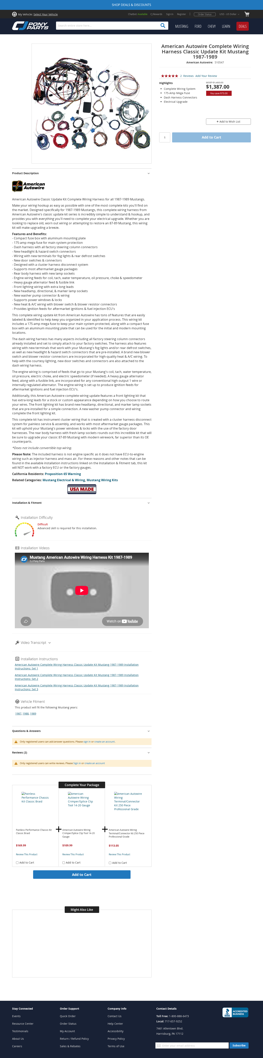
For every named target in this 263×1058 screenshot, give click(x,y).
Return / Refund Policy (74, 1038)
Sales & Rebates (70, 1046)
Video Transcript (33, 642)
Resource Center (23, 1023)
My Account (67, 1031)
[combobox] (112, 26)
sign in (87, 741)
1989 (33, 713)
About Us (18, 1038)
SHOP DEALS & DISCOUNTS (131, 5)
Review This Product (26, 854)
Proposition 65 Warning (63, 474)
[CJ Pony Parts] (21, 25)
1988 (26, 713)
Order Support (69, 1008)
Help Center (115, 1023)
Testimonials (20, 1031)
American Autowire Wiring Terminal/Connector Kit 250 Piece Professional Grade (126, 833)
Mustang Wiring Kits (102, 480)
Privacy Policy (116, 1038)
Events (16, 1016)
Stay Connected (22, 1008)
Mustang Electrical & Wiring (64, 480)
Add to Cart (81, 874)
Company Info (117, 1008)
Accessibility (115, 1031)
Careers (17, 1046)
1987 (18, 713)
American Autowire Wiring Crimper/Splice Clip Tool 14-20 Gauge (78, 833)
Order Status (205, 14)
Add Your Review (206, 76)
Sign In (169, 14)
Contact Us (114, 1016)
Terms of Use (116, 1046)
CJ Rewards (156, 14)
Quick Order (68, 1016)
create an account (104, 741)
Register (181, 14)
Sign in (77, 763)
